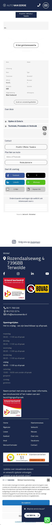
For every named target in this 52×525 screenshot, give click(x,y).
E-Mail (16, 189)
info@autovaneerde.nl (16, 314)
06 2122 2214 (12, 311)
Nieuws (34, 431)
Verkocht (34, 427)
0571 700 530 (12, 307)
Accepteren (26, 503)
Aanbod (6, 436)
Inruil (5, 440)
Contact (34, 445)
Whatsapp (36, 182)
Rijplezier (6, 427)
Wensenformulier (10, 445)
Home (5, 422)
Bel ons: (45, 128)
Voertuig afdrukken (45, 133)
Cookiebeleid (19, 521)
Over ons (34, 436)
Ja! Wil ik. (31, 515)
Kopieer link (37, 189)
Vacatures (35, 440)
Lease (5, 431)
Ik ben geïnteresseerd (25, 45)
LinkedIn (16, 182)
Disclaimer (32, 214)
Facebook (16, 175)
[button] (48, 480)
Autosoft (25, 214)
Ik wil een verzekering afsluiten (26, 102)
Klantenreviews (37, 422)
